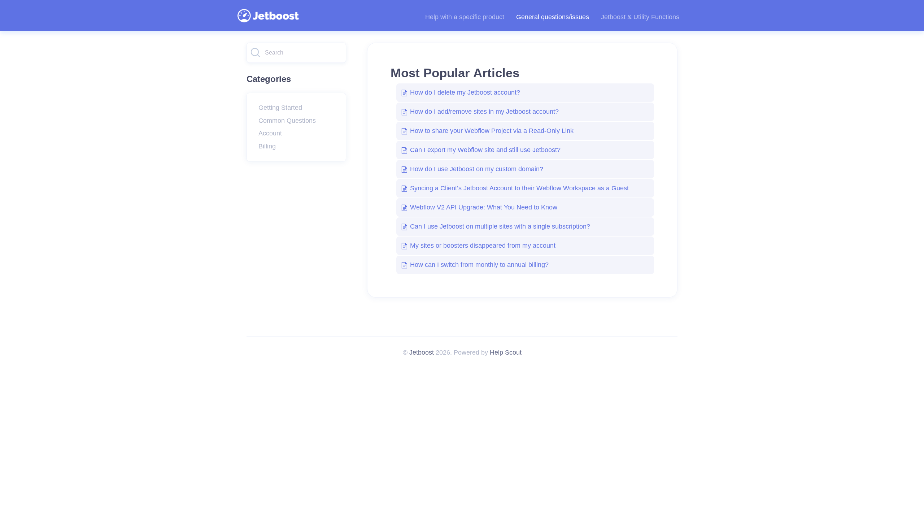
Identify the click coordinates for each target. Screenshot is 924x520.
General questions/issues (552, 17)
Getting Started (280, 107)
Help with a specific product (464, 17)
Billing (267, 146)
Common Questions (287, 120)
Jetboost (421, 352)
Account (270, 133)
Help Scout (506, 352)
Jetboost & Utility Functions (640, 17)
